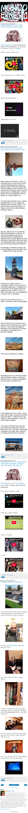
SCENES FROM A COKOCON (11, 582)
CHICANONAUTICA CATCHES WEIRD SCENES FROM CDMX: (12, 26)
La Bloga (17, 48)
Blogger (16, 811)
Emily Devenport (12, 645)
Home (14, 784)
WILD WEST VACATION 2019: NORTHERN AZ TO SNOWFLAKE (13, 149)
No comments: (10, 140)
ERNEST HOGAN (10, 791)
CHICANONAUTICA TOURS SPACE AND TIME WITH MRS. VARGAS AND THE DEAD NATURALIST (13, 463)
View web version (14, 787)
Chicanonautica (6, 45)
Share (3, 577)
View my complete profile (5, 809)
